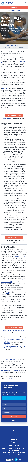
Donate (14, 7)
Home (7, 45)
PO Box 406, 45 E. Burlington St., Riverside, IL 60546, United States (14, 449)
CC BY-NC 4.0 (8, 378)
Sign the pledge (7, 118)
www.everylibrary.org (10, 359)
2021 (7, 293)
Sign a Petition (14, 10)
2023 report (5, 88)
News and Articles (16, 45)
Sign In (14, 420)
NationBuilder (13, 455)
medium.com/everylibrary (17, 374)
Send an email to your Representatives (13, 330)
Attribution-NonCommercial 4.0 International (12, 369)
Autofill (14, 398)
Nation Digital (21, 455)
